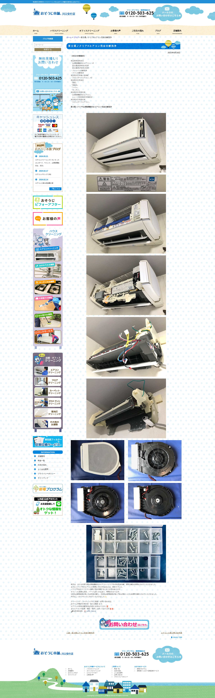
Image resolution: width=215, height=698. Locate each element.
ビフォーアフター (92, 672)
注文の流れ (42, 465)
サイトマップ (43, 478)
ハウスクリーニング (59, 31)
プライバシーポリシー (46, 474)
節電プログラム (142, 669)
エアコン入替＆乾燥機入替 (44, 183)
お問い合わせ (118, 674)
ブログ (158, 31)
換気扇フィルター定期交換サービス (148, 671)
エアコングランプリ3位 (43, 174)
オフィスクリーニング (89, 31)
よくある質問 (43, 469)
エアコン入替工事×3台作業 (171, 633)
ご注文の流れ (138, 31)
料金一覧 (41, 461)
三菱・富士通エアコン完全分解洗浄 (80, 633)
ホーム (36, 31)
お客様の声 (116, 31)
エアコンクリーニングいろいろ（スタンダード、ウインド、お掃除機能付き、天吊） (47, 163)
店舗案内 (177, 31)
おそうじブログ (73, 672)
